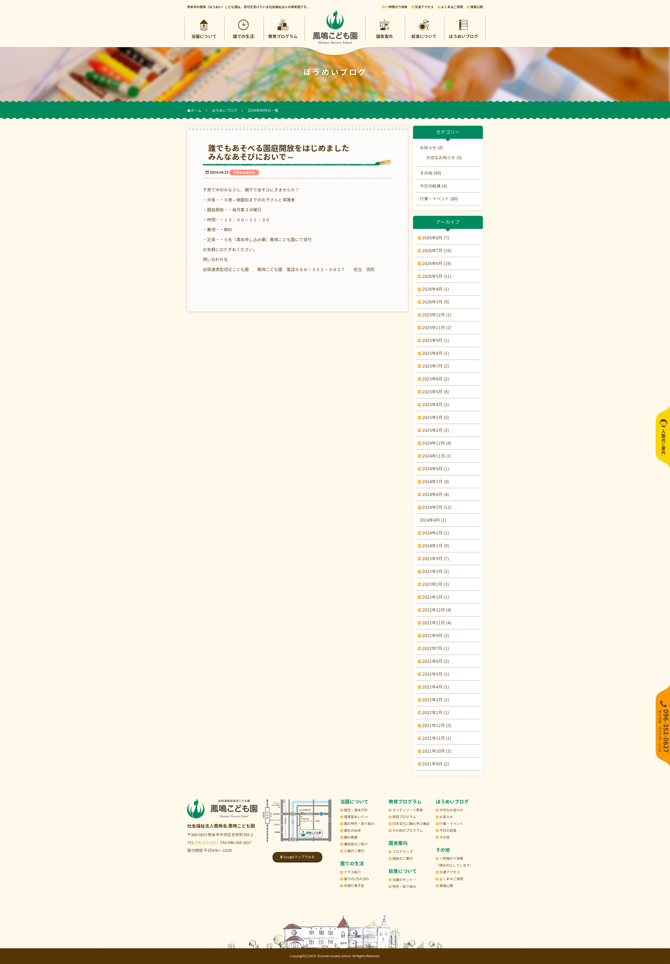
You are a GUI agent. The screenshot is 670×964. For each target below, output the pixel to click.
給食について (424, 36)
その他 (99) (430, 173)
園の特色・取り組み (359, 823)
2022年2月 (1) (435, 712)
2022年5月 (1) (435, 674)
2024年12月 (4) (436, 443)
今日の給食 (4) (433, 186)
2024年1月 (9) (435, 546)
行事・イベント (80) (439, 199)
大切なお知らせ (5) (444, 158)
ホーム (196, 110)
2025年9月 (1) (435, 340)
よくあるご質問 (451, 879)
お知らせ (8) (431, 148)
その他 (444, 837)
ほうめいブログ (463, 36)
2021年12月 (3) (436, 725)
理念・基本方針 (355, 810)
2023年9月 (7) (435, 558)
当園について (203, 36)
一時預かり (396, 7)
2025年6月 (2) (435, 379)
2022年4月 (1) (435, 687)
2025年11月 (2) (436, 327)
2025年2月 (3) (435, 430)
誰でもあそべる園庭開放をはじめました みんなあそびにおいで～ (294, 152)
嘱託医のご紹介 (355, 844)
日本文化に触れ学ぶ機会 (411, 823)
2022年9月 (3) (435, 635)
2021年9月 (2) (435, 764)
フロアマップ (402, 851)
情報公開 (476, 7)
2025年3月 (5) (435, 417)
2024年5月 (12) (436, 507)
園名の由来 (352, 830)
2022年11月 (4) (436, 623)
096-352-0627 (206, 842)
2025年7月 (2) (435, 366)
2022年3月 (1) (435, 700)
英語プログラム (404, 816)
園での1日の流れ (356, 879)
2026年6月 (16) (436, 263)
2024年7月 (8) (435, 481)
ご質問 (452, 7)
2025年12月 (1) (436, 315)
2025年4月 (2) (435, 404)
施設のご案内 (402, 858)
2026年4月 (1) (435, 289)
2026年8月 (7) (435, 238)
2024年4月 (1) (433, 520)
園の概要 (350, 837)
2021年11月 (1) (436, 738)
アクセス (424, 7)
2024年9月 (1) (435, 469)
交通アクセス (449, 872)
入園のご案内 (353, 851)
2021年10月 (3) (436, 751)
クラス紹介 (352, 872)
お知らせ (446, 816)
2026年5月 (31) (436, 276)
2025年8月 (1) (435, 353)
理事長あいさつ (355, 816)
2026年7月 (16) (436, 251)
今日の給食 (447, 830)
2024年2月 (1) (435, 533)
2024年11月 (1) (436, 456)
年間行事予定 (353, 885)
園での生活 (243, 36)
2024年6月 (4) (435, 494)
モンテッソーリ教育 (407, 810)
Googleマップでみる (298, 857)
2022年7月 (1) (435, 648)
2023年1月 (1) (435, 597)
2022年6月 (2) (435, 661)
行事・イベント (451, 823)
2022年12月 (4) (436, 610)
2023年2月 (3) (435, 584)
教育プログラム (283, 36)
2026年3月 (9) (435, 302)
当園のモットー (404, 879)
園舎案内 (384, 36)
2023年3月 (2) (435, 571)
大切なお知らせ (244, 172)
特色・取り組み (404, 886)
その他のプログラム (407, 830)
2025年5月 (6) (435, 392)
